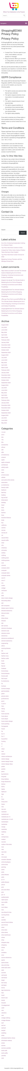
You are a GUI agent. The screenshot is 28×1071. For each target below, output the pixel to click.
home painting (5, 724)
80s (2, 442)
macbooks (4, 824)
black (2, 505)
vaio (2, 1010)
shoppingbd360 (5, 289)
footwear (3, 668)
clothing (3, 555)
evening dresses (5, 648)
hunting (3, 741)
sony (2, 955)
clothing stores (5, 560)
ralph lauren (4, 900)
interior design (5, 759)
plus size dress (5, 889)
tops (2, 993)
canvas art (4, 533)
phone (3, 884)
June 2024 (4, 390)
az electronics (5, 485)
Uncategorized (5, 1005)
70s (2, 440)
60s (2, 437)
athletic (3, 477)
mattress (3, 832)
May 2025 (4, 362)
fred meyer (4, 678)
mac (2, 807)
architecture (4, 465)
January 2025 (5, 372)
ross (2, 910)
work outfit (4, 1050)
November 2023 (5, 408)
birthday (3, 502)
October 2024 (5, 380)
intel (2, 751)
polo (2, 892)
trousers (3, 1003)
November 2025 (5, 347)
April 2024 (4, 395)
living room (4, 802)
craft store (4, 590)
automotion (4, 482)
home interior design (7, 721)
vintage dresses (5, 1020)
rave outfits (4, 902)
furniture (3, 686)
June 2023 (4, 420)
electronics (4, 636)
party (2, 872)
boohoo (3, 512)
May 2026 (4, 332)
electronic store (5, 633)
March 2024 (4, 398)
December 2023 (5, 405)
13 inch (3, 432)
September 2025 (6, 352)
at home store (5, 475)
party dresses (5, 874)
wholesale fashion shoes (8, 1038)
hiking (3, 708)
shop (2, 940)
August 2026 (4, 325)
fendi (2, 661)
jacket (3, 766)
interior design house (7, 761)
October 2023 (5, 410)
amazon (3, 457)
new (2, 849)
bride (2, 520)
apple (3, 460)
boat (2, 507)
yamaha (3, 1055)
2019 (2, 435)
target (3, 980)
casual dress (4, 538)
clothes (3, 553)
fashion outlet (5, 658)
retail (2, 905)
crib (2, 593)
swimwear (4, 977)
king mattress (5, 779)
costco (3, 585)
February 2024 (5, 400)
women (3, 1045)
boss (2, 515)
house (3, 729)
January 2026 (5, 342)
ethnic (3, 646)
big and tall (4, 497)
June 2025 (4, 360)
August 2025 (4, 355)
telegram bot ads (6, 280)
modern (3, 839)
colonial (3, 565)
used (2, 1008)
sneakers (3, 952)
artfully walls (4, 467)
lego (2, 794)
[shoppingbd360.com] (14, 8)
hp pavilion (4, 739)
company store (5, 568)
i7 (1, 746)
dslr (2, 623)
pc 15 (2, 879)
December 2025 (5, 345)
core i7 (3, 580)
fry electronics (5, 681)
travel (2, 995)
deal (2, 595)
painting (3, 867)
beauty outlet (4, 487)
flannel (3, 666)
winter (3, 1043)
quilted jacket (5, 897)
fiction (3, 663)
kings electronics (6, 781)
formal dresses (5, 673)
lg (1, 796)
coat (2, 563)
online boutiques (6, 862)
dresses (3, 621)
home (3, 711)
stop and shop (5, 965)
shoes (3, 937)
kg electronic (4, 774)
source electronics (6, 957)
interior (3, 754)
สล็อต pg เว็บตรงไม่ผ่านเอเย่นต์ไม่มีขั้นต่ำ (12, 299)
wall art (3, 1025)
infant (2, 749)
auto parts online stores (7, 480)
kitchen (3, 784)
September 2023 (6, 413)
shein (2, 927)
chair (2, 543)
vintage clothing (5, 1018)
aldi (2, 450)
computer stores (5, 575)
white (2, 1035)
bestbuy (3, 495)
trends (3, 1000)
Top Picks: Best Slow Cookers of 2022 (11, 247)
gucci (2, 701)
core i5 (3, 578)
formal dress (4, 671)
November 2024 (5, 377)
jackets (3, 769)
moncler (3, 842)
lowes (3, 804)
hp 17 (3, 736)
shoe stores (4, 932)
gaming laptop (5, 691)
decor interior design (7, 598)
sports (3, 960)
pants (2, 869)
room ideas (4, 907)
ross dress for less (6, 912)
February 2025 (5, 370)
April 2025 (4, 365)
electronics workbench (7, 638)
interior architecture (6, 756)
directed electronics (6, 610)
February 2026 (5, 340)
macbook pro (5, 814)
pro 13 (3, 895)
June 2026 (4, 330)
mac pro (3, 809)
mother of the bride (6, 844)
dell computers (5, 605)
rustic (2, 917)
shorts (3, 947)
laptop (3, 789)
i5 (1, 744)
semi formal (4, 925)
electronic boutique (6, 628)
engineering (4, 643)
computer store (5, 573)
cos (2, 583)
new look (3, 852)
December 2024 (5, 375)
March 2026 (4, 337)
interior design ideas (7, 764)
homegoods (4, 726)
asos (2, 470)
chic (2, 545)
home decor (4, 716)
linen (2, 799)
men (2, 834)
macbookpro (4, 822)
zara (2, 1058)
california (3, 525)
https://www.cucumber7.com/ (9, 270)
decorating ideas (6, 600)
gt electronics (5, 698)
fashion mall (4, 653)
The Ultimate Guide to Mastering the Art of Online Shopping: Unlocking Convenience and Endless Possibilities (13, 303)
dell (2, 603)
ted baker (4, 985)
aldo (2, 452)
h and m (3, 703)
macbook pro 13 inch (7, 819)
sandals (3, 920)
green (3, 693)
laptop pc (3, 791)
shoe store (4, 930)
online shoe (4, 864)
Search (3, 230)
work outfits (4, 1053)
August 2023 (4, 415)
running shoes (5, 915)
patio (2, 877)
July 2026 (4, 327)
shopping (4, 945)
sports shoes (4, 962)
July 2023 (4, 418)
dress (2, 615)
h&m (2, 706)
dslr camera (4, 626)
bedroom (3, 490)
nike (2, 854)
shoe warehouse (6, 935)
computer (4, 570)
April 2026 (4, 335)
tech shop (4, 982)
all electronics (5, 455)
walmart (3, 1028)
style (2, 970)
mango (3, 827)
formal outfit (4, 676)
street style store (5, 967)
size (2, 950)
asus (2, 472)
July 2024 (4, 388)
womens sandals (6, 1048)
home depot (4, 719)
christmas (4, 548)
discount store (5, 613)
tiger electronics (5, 990)
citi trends (4, 550)
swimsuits (4, 975)
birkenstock (4, 500)
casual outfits (5, 540)
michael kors (4, 837)
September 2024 (6, 382)
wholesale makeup (6, 1040)
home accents (5, 714)
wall (2, 1023)
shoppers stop (5, 942)
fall (2, 651)
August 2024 (4, 385)
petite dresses (5, 882)
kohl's (3, 786)
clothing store (5, 558)
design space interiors (7, 608)
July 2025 (4, 357)
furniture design (5, 688)
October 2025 (5, 350)
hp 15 (3, 734)
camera (3, 528)
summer (3, 972)
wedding (3, 1033)
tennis (3, 988)
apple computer (5, 462)
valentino (3, 1013)
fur (2, 683)
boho (2, 510)
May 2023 (4, 423)
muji (2, 847)
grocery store (5, 696)
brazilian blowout (6, 517)
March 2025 (4, 367)
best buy (3, 492)
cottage (3, 588)
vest (2, 1015)
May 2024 (4, 393)
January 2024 (5, 403)
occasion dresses (6, 859)
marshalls (4, 829)
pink (2, 887)
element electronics (6, 641)
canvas (3, 530)
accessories (4, 445)
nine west (4, 857)
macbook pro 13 (5, 817)
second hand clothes (7, 922)
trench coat (4, 998)
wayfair (3, 1030)
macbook (3, 812)
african (3, 447)
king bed (3, 776)
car (2, 535)
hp (2, 731)
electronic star (5, 631)
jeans (2, 771)
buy (2, 522)
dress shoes (4, 618)
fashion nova (4, 656)
